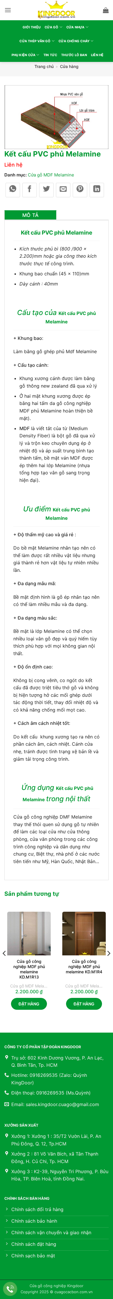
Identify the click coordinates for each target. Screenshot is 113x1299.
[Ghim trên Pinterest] (80, 190)
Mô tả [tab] (30, 215)
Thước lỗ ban (74, 55)
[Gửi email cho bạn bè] (63, 190)
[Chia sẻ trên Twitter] (46, 190)
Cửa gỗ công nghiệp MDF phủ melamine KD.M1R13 (29, 969)
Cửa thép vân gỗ (34, 41)
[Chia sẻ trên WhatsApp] (13, 190)
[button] (7, 10)
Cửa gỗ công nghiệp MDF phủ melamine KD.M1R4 (84, 966)
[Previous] (4, 965)
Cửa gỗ (51, 27)
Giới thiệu (32, 27)
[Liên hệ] (10, 1289)
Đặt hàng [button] (29, 1003)
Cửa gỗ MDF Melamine (51, 175)
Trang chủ (44, 66)
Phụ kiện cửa (24, 55)
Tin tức (50, 55)
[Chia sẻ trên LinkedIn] (97, 190)
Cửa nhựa (75, 27)
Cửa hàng (69, 66)
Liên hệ (97, 55)
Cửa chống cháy (74, 41)
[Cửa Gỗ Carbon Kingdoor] (56, 10)
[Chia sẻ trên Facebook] (29, 190)
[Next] (108, 965)
